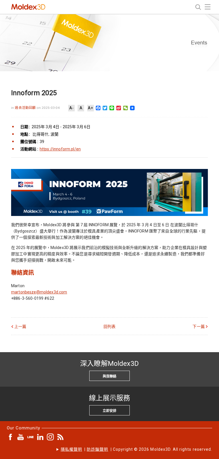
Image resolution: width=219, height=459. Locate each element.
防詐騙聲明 (97, 449)
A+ (90, 108)
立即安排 (109, 411)
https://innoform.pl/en (60, 149)
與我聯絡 (109, 376)
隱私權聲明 (71, 449)
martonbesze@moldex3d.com (39, 292)
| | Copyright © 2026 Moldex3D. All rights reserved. (136, 449)
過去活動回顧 (25, 108)
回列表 (109, 326)
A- (71, 108)
